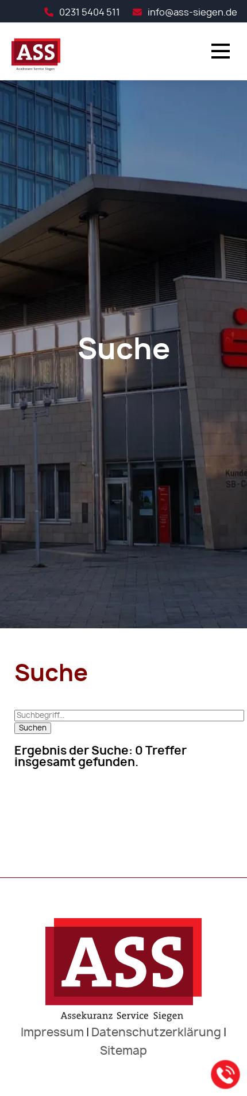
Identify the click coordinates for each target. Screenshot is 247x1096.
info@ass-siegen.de (192, 12)
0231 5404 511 (89, 12)
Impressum (52, 1033)
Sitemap (123, 1051)
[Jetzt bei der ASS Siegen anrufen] (226, 1075)
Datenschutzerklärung (156, 1033)
